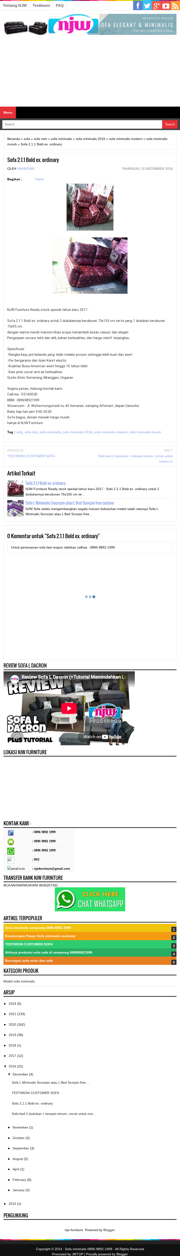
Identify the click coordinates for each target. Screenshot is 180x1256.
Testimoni (41, 6)
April (16, 1169)
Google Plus (156, 5)
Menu (8, 112)
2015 (13, 1204)
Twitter (147, 5)
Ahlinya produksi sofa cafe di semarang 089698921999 (48, 952)
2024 (13, 1003)
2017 (13, 1056)
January (19, 1190)
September (21, 1148)
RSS (175, 5)
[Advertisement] (90, 71)
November (21, 1127)
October (19, 1138)
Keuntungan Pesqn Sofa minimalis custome (40, 936)
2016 (13, 1066)
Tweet (39, 179)
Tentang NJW (15, 6)
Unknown (25, 168)
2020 (13, 1024)
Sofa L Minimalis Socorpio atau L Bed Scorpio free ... (51, 1082)
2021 (13, 1014)
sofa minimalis (50, 432)
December (21, 1074)
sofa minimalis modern (111, 432)
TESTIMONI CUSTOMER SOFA (31, 456)
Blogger (109, 1230)
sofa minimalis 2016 (77, 432)
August (18, 1159)
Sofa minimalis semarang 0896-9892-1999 (38, 928)
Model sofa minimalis (19, 981)
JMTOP (77, 1254)
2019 (13, 1035)
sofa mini (31, 432)
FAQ (60, 6)
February (20, 1180)
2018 (13, 1045)
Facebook (137, 5)
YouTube (166, 5)
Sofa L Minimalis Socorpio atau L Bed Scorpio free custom (70, 503)
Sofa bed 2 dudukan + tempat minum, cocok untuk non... (54, 1114)
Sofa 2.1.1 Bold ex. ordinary (46, 483)
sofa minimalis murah (145, 432)
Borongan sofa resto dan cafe (29, 960)
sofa (19, 432)
